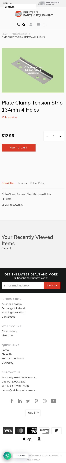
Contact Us (8, 316)
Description (8, 183)
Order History (9, 331)
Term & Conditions (13, 358)
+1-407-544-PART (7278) (15, 386)
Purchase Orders (12, 304)
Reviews (22, 183)
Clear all (6, 248)
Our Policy (7, 362)
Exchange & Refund (13, 308)
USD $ (32, 413)
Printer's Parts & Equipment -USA (41, 455)
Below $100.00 (19, 34)
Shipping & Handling (13, 312)
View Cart (7, 335)
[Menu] (45, 24)
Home (4, 34)
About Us (7, 354)
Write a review (9, 117)
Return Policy (37, 183)
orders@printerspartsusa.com (19, 390)
